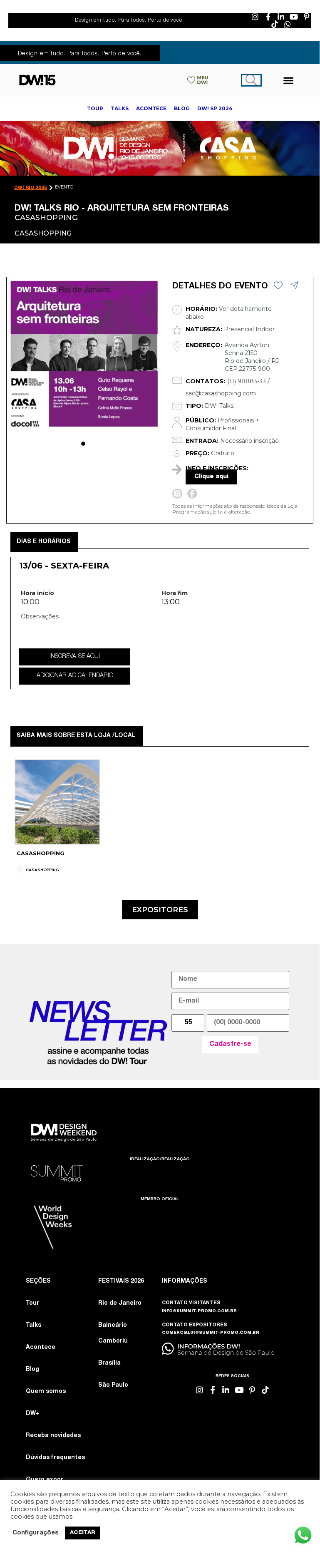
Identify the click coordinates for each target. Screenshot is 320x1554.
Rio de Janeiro (119, 1303)
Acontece (40, 1347)
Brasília (109, 1363)
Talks (33, 1325)
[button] (288, 80)
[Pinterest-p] (306, 16)
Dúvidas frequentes (55, 1458)
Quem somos (46, 1392)
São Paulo (113, 1385)
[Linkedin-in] (281, 16)
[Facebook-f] (268, 16)
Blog (32, 1370)
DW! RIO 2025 (30, 188)
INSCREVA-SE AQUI (75, 657)
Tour (32, 1303)
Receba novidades (53, 1436)
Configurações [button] (35, 1533)
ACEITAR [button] (82, 1533)
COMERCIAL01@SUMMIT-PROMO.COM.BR (210, 1333)
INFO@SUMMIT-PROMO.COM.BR (199, 1311)
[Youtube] (294, 16)
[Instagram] (255, 16)
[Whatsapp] (287, 24)
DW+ (33, 1414)
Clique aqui (211, 477)
